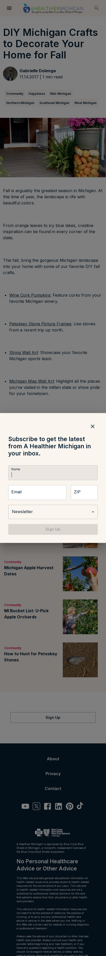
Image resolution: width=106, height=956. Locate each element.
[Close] (92, 426)
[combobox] (53, 512)
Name (15, 469)
